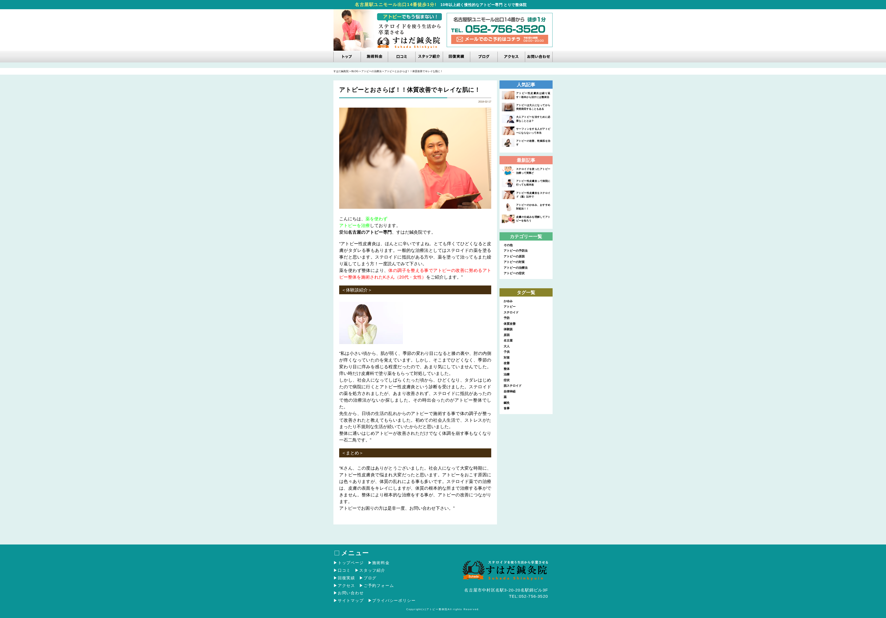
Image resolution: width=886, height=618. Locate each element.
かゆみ (508, 301)
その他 (508, 245)
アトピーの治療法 (516, 267)
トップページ (351, 563)
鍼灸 (507, 402)
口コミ (344, 570)
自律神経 (510, 391)
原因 (507, 335)
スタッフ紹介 (372, 570)
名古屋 (508, 340)
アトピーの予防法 (516, 250)
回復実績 (346, 578)
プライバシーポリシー (394, 600)
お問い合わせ (351, 593)
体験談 (508, 329)
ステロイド (511, 312)
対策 (507, 357)
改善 (507, 363)
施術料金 (380, 563)
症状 (507, 380)
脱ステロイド (513, 385)
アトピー (510, 306)
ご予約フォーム (379, 585)
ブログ (370, 578)
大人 (507, 346)
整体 (507, 369)
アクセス (346, 585)
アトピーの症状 (514, 273)
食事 (507, 408)
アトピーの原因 (514, 256)
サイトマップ (351, 600)
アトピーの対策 (514, 262)
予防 (507, 318)
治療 (507, 374)
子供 (507, 351)
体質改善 (510, 323)
